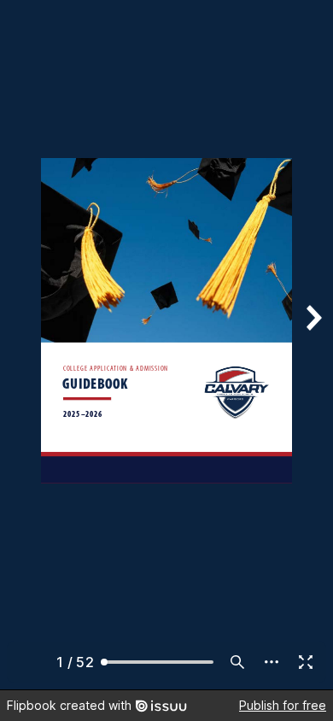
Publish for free (282, 705)
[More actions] (271, 662)
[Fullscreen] (306, 662)
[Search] (237, 662)
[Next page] (312, 344)
